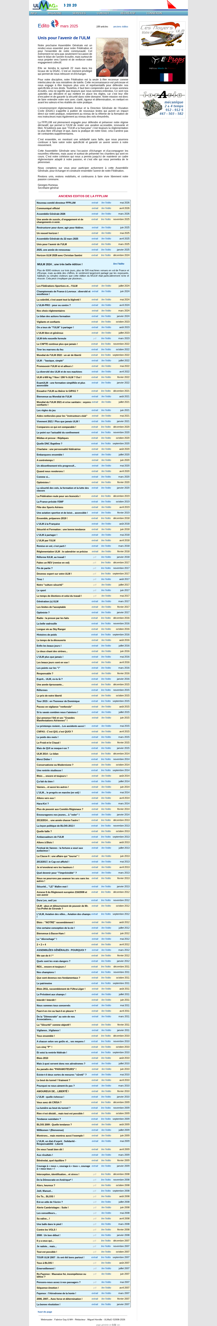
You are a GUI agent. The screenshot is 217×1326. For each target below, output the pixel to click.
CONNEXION (154, 13)
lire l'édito (106, 202)
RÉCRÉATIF (128, 13)
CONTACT (103, 13)
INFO (34, 13)
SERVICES (79, 13)
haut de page (45, 1311)
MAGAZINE (54, 13)
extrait (95, 202)
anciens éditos (120, 26)
